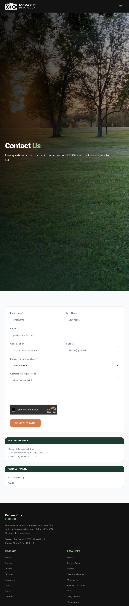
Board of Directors (76, 585)
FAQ (69, 591)
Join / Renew (73, 596)
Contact (9, 596)
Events (8, 568)
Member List (73, 580)
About (8, 591)
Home (8, 557)
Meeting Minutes (75, 574)
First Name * (16, 313)
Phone (69, 343)
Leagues (9, 574)
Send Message (25, 422)
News (8, 585)
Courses (9, 563)
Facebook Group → (17, 477)
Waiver (70, 568)
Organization (17, 343)
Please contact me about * (24, 359)
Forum (70, 557)
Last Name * (72, 313)
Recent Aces (73, 563)
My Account (73, 602)
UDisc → (12, 482)
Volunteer (10, 580)
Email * (13, 328)
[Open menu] (121, 6)
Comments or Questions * (23, 373)
